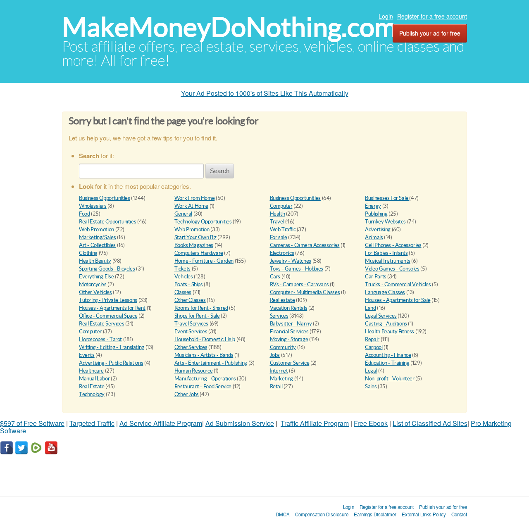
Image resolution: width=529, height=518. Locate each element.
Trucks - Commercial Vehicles (398, 284)
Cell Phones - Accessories (393, 245)
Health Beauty (95, 261)
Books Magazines (193, 245)
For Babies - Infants (386, 253)
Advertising (378, 229)
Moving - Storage (289, 339)
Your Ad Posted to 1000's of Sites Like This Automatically (264, 93)
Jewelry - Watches (290, 261)
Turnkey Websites (385, 222)
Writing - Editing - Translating (111, 347)
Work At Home (191, 206)
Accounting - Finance (388, 355)
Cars (275, 276)
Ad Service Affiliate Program (160, 423)
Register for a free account (432, 16)
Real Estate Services (101, 324)
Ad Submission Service (239, 423)
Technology (92, 394)
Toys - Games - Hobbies (296, 269)
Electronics (282, 253)
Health (277, 214)
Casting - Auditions (386, 324)
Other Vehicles (95, 292)
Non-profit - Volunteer (389, 378)
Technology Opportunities (203, 222)
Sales (370, 386)
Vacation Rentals (288, 308)
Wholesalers (93, 206)
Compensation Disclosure (321, 514)
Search (219, 170)
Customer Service (290, 363)
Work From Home (194, 198)
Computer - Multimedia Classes (305, 292)
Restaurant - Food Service (202, 386)
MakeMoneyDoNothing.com (229, 27)
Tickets (182, 269)
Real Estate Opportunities (107, 222)
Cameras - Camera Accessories (305, 245)
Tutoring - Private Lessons (108, 300)
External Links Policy (424, 514)
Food (84, 214)
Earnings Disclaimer (375, 514)
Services (279, 316)
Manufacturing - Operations (205, 378)
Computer (281, 206)
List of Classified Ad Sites (430, 423)
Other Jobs (186, 394)
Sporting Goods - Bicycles (107, 269)
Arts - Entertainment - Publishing (210, 363)
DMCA (283, 514)
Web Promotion (96, 229)
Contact (459, 514)
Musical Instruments (387, 261)
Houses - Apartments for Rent (112, 308)
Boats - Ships (188, 284)
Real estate (282, 300)
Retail (276, 386)
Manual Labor (94, 378)
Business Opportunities (104, 198)
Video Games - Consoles (392, 269)
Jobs (275, 355)
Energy (373, 206)
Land (370, 308)
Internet (279, 371)
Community (283, 347)
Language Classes (385, 292)
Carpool (373, 347)
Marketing (281, 378)
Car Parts (375, 276)
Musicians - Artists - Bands (203, 355)
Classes (182, 292)
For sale (278, 237)
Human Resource (193, 371)
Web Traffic (283, 229)
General (183, 214)
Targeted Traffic (91, 423)
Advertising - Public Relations (111, 363)
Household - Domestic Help (204, 339)
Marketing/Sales (97, 237)
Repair (372, 339)
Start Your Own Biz (195, 237)
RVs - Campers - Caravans (299, 284)
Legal (371, 371)
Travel (277, 222)
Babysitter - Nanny (291, 324)
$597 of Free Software (32, 423)
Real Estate (92, 386)
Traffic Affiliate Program (315, 423)
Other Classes (190, 300)
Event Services (190, 331)
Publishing (376, 214)
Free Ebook (371, 423)
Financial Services (289, 331)
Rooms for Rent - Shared (201, 308)
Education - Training (387, 363)
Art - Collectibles (97, 245)
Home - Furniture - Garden (204, 261)
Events (87, 355)
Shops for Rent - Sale (197, 316)
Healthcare (91, 371)
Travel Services (191, 324)
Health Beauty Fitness (389, 331)
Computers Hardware (198, 253)
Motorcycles (93, 284)
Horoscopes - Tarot (100, 339)
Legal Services (381, 316)
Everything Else (96, 276)
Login (386, 16)
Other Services (190, 347)
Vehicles (183, 276)
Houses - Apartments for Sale (397, 300)
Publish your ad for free (429, 33)
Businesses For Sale (387, 198)
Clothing (88, 253)
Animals (374, 237)
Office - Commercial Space (108, 316)
